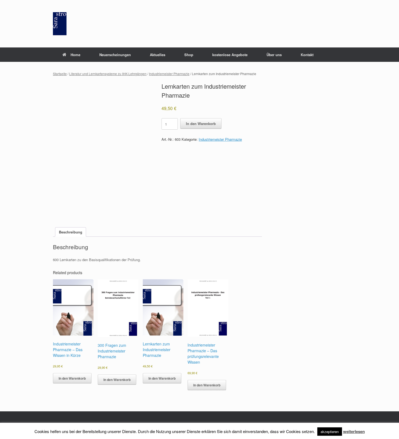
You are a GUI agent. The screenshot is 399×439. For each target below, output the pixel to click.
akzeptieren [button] (330, 431)
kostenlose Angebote (230, 54)
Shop (188, 54)
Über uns (274, 54)
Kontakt (307, 54)
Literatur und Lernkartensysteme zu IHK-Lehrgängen (108, 73)
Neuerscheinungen (115, 54)
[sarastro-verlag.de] (59, 23)
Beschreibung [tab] (70, 232)
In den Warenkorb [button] (72, 378)
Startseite (60, 73)
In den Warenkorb (201, 123)
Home (75, 54)
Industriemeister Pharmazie (169, 73)
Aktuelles (157, 54)
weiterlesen (354, 431)
